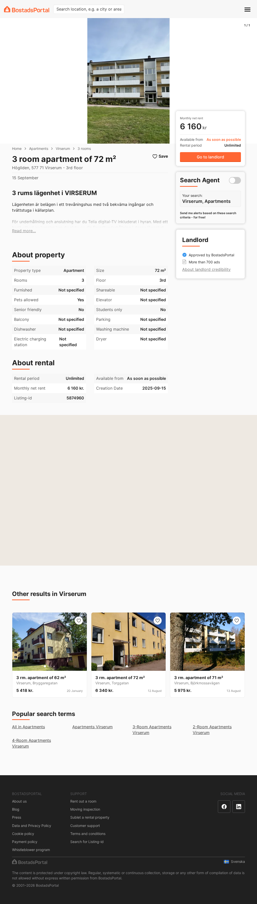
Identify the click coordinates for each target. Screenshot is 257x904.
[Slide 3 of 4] (50, 666)
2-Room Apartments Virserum (212, 729)
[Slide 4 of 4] (53, 666)
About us (19, 801)
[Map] (128, 490)
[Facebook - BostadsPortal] (224, 806)
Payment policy (24, 841)
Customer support (85, 825)
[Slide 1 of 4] (44, 666)
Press (16, 817)
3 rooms (84, 148)
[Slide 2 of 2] (130, 666)
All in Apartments (28, 726)
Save (163, 156)
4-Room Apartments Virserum (31, 743)
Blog (15, 809)
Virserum (63, 148)
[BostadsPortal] (26, 9)
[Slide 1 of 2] (126, 666)
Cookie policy (23, 833)
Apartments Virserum (92, 726)
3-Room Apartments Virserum (152, 729)
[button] (24, 231)
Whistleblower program (31, 850)
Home (17, 148)
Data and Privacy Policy (31, 825)
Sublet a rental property (89, 817)
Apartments (38, 148)
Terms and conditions (87, 833)
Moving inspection (85, 809)
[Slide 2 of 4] (47, 666)
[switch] (235, 180)
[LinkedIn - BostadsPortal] (238, 806)
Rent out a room (83, 801)
